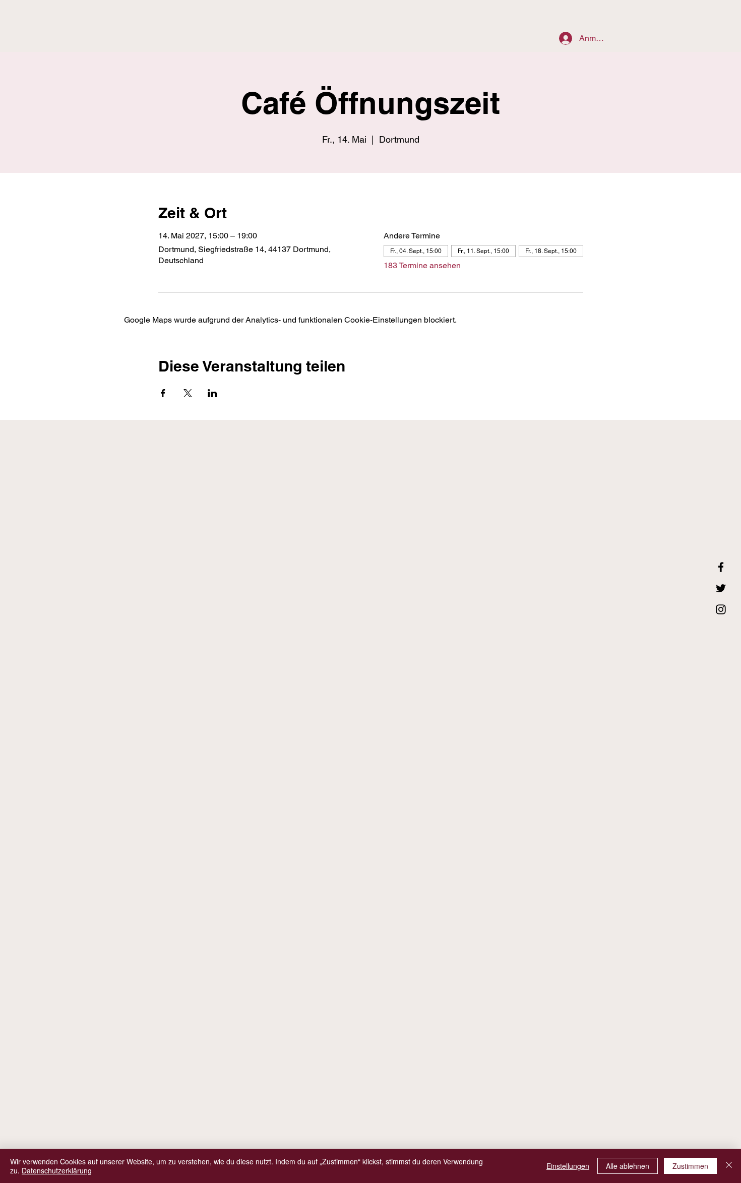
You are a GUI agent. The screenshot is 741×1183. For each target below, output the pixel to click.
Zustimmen (690, 1166)
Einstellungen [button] (567, 1166)
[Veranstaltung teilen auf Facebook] (163, 393)
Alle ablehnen (627, 1166)
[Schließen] (729, 1166)
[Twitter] (720, 588)
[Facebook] (720, 567)
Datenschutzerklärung (57, 1170)
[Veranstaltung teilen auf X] (188, 393)
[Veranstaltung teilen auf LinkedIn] (212, 393)
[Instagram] (720, 609)
